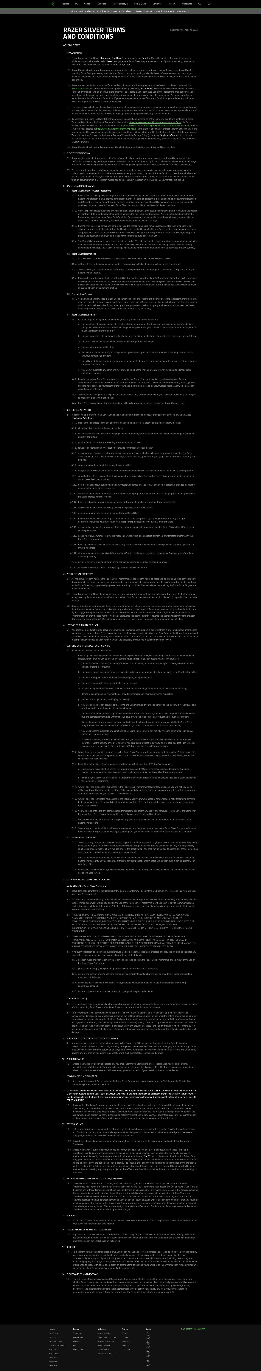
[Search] (199, 4)
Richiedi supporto (104, 1333)
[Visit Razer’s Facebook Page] (148, 1334)
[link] (52, 4)
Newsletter (53, 1366)
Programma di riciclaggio (107, 1354)
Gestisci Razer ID (104, 1345)
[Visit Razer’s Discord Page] (148, 1365)
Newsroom (126, 1341)
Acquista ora (182, 11)
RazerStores (53, 1333)
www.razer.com (79, 88)
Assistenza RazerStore (106, 1341)
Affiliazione (53, 1362)
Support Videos (103, 1349)
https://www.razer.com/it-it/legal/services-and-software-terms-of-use (156, 125)
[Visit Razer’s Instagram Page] (148, 1338)
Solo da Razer (54, 1354)
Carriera (125, 1337)
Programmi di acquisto (57, 1345)
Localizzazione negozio (57, 1341)
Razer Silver (53, 1358)
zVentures (125, 1345)
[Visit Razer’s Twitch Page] (148, 1361)
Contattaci (126, 1349)
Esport (75, 1345)
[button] (209, 4)
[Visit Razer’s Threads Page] (148, 1343)
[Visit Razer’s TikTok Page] (148, 1356)
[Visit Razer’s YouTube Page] (148, 1352)
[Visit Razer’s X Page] (148, 1347)
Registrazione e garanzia (107, 1337)
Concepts (76, 1341)
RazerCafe (52, 1337)
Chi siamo (125, 1333)
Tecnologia (77, 1333)
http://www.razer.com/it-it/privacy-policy (115, 129)
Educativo (52, 1349)
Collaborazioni (78, 1349)
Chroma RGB (78, 1337)
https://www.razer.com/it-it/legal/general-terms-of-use (155, 122)
